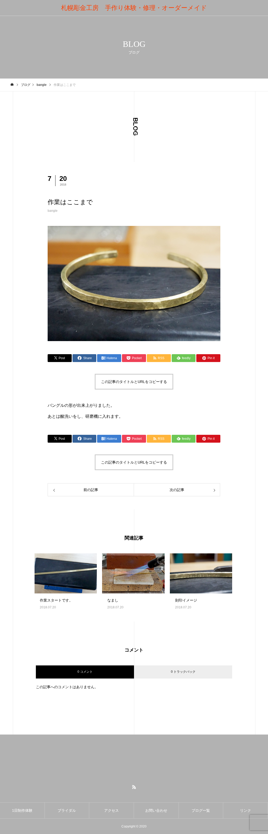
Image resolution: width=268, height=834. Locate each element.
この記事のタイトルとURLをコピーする (134, 382)
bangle (53, 211)
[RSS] (134, 786)
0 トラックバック (183, 672)
